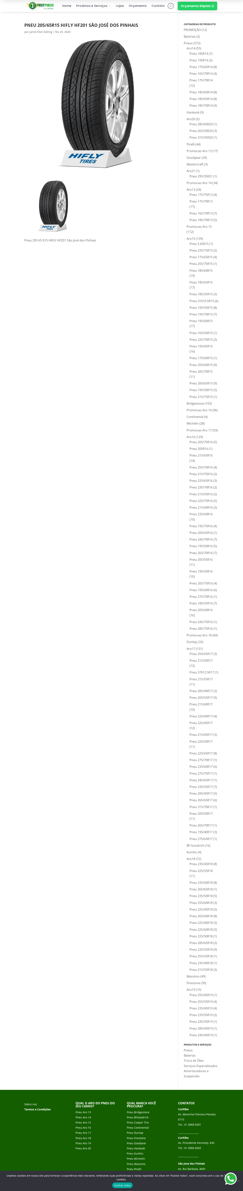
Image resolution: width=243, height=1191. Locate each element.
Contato (158, 6)
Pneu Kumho (135, 1153)
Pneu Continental (138, 1127)
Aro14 (191, 48)
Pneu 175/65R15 (201, 257)
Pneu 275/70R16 (201, 597)
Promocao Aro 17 (199, 430)
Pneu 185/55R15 (201, 294)
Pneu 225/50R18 (201, 936)
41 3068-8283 (192, 1148)
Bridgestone (195, 403)
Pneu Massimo (136, 1164)
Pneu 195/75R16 (201, 526)
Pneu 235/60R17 (201, 767)
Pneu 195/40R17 (201, 832)
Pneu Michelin (136, 1158)
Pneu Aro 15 (83, 1122)
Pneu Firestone (136, 1138)
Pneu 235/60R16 (201, 514)
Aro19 (191, 990)
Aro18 (191, 859)
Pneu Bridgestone (138, 1112)
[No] (238, 1181)
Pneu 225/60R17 (201, 716)
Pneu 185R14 (198, 54)
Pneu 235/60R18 (201, 883)
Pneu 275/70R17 (201, 760)
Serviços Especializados (200, 1066)
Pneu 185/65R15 (201, 282)
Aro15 (191, 239)
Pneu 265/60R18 (201, 916)
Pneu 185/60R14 (201, 92)
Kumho (192, 852)
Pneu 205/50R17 (201, 813)
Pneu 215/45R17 (201, 735)
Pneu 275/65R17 (201, 839)
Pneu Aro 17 (83, 1133)
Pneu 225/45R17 (201, 723)
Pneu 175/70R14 (201, 80)
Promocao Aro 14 (199, 183)
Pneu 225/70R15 (201, 339)
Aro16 (191, 437)
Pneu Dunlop (135, 1133)
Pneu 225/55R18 (201, 871)
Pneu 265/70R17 (201, 825)
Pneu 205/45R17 (201, 793)
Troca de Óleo (194, 1060)
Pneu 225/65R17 (201, 753)
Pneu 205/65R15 (201, 383)
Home (66, 6)
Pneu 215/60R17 (201, 704)
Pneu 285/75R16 (201, 628)
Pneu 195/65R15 (201, 346)
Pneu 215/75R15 (201, 397)
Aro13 (191, 189)
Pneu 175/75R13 (201, 195)
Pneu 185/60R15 (201, 270)
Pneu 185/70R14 (201, 105)
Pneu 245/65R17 (201, 780)
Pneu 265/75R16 (201, 583)
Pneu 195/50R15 (201, 390)
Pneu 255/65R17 (201, 654)
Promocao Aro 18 (199, 635)
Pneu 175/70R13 (201, 201)
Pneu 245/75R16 (201, 622)
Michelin (193, 423)
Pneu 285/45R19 (201, 1028)
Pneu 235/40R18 (201, 963)
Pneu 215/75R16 (201, 474)
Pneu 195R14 (198, 60)
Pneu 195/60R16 (201, 590)
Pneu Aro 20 (83, 1148)
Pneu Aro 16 (83, 1127)
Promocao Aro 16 (199, 410)
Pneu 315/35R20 (201, 137)
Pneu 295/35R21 (201, 176)
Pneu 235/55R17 (201, 787)
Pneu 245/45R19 (201, 1035)
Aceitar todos (122, 1185)
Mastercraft (195, 164)
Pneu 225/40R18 (201, 923)
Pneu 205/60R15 (201, 365)
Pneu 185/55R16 (201, 603)
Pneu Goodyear (136, 1143)
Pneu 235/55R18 (201, 949)
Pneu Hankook (136, 1148)
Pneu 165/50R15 (201, 333)
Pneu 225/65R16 (201, 481)
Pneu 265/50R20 (201, 131)
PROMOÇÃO (192, 30)
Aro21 (191, 171)
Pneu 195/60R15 (201, 321)
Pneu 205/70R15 (201, 371)
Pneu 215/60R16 (201, 507)
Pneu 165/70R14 (201, 73)
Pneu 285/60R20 (201, 124)
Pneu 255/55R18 (201, 956)
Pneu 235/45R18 (201, 864)
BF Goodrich (195, 845)
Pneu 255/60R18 (201, 903)
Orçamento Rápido (197, 6)
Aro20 (191, 119)
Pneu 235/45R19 (201, 1008)
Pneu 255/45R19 (201, 995)
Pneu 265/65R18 (201, 889)
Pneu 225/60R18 (201, 929)
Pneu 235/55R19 (201, 1015)
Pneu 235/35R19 (201, 1021)
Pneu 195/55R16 (201, 571)
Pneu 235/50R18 (201, 896)
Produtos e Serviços (93, 6)
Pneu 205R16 (198, 449)
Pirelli (191, 144)
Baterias (190, 36)
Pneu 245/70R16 (201, 539)
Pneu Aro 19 (83, 1143)
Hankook (193, 112)
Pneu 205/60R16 (201, 610)
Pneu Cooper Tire (138, 1122)
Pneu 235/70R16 (201, 487)
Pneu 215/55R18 (201, 970)
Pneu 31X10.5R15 (201, 301)
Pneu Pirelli (134, 1169)
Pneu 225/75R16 (201, 501)
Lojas (120, 6)
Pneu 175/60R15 (201, 358)
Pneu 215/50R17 (201, 660)
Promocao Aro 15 (199, 227)
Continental (195, 417)
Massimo (193, 976)
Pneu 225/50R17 (201, 741)
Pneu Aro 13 (83, 1112)
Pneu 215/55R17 (201, 679)
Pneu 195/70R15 (201, 314)
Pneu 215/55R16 (201, 494)
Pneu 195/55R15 (201, 308)
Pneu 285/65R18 (201, 943)
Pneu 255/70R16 (201, 467)
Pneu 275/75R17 (201, 773)
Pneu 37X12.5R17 (201, 672)
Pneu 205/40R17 (201, 691)
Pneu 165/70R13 (201, 213)
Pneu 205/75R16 (201, 442)
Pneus (188, 43)
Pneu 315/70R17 (201, 807)
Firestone (193, 983)
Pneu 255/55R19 (201, 1002)
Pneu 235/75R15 (201, 250)
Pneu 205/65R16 (201, 533)
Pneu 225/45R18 (201, 909)
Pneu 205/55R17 (201, 698)
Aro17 (191, 649)
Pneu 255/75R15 (201, 264)
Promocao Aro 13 (199, 151)
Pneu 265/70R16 (201, 553)
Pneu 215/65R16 (201, 455)
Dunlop (192, 642)
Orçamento (138, 6)
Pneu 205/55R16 (201, 559)
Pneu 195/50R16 (201, 546)
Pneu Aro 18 (83, 1138)
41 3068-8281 (192, 1124)
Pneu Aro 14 (83, 1117)
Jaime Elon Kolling (40, 32)
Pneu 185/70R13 (201, 220)
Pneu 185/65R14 (201, 99)
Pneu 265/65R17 (201, 800)
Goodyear (194, 158)
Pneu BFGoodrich (138, 1117)
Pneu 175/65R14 (201, 67)
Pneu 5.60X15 (199, 244)
